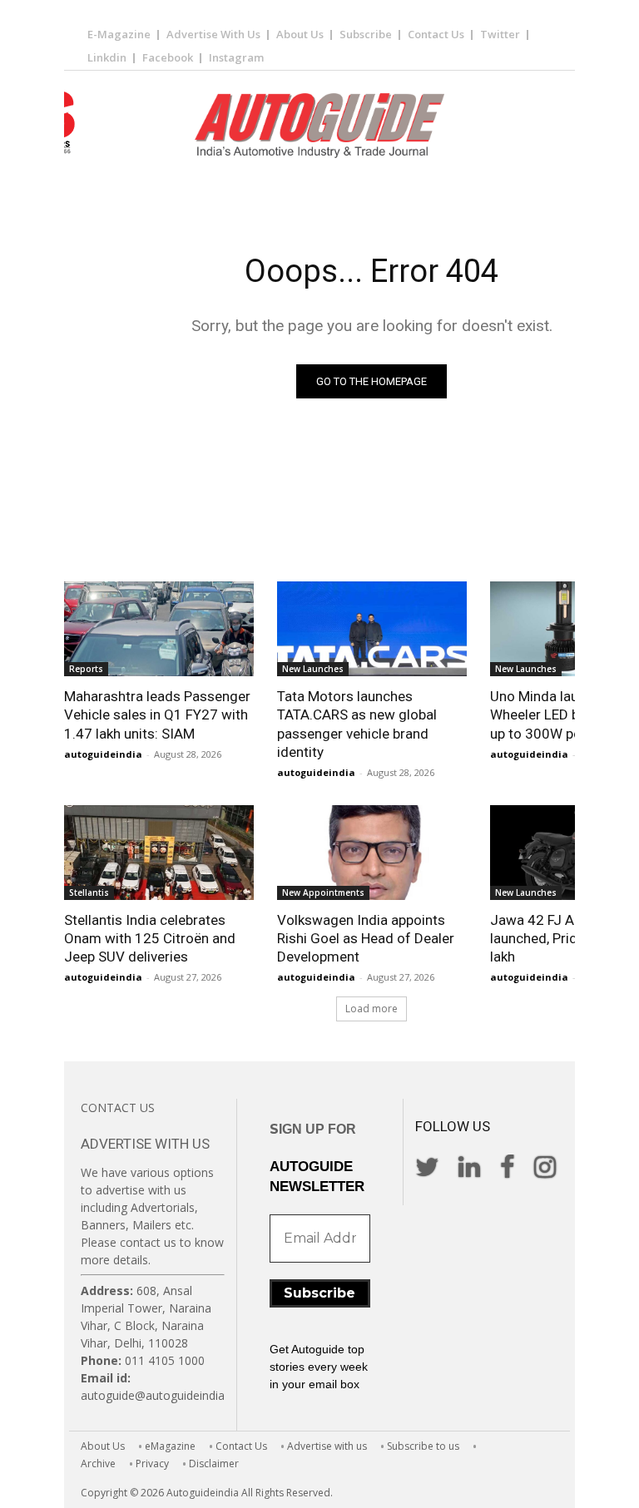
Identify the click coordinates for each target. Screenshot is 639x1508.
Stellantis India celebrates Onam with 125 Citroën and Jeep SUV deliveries (149, 938)
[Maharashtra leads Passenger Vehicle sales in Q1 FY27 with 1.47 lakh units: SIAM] (159, 628)
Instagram (236, 57)
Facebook (167, 57)
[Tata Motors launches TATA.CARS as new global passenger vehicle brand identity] (372, 628)
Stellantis (89, 892)
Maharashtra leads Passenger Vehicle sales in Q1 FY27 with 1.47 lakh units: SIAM (157, 714)
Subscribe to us (423, 1446)
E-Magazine (119, 34)
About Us (300, 34)
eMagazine (170, 1446)
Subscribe (365, 34)
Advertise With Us (213, 34)
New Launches (313, 669)
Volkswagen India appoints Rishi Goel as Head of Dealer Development (365, 938)
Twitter (500, 34)
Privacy (152, 1463)
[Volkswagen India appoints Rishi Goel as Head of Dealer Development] (372, 852)
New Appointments (323, 892)
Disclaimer (214, 1463)
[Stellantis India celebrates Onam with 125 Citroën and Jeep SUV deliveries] (159, 852)
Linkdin (106, 57)
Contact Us (436, 34)
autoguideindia (103, 754)
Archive (98, 1463)
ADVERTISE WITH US (145, 1143)
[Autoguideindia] (319, 125)
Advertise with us (327, 1446)
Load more (371, 1008)
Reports (86, 669)
